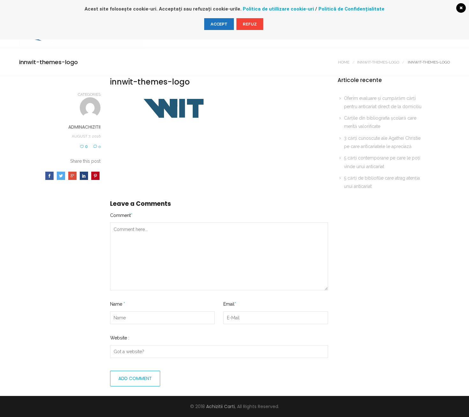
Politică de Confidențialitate (351, 9)
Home (343, 62)
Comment (121, 215)
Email (229, 304)
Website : (119, 337)
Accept (219, 24)
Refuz (250, 24)
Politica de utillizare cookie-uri (278, 9)
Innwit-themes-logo (378, 62)
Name (117, 304)
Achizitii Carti (220, 406)
